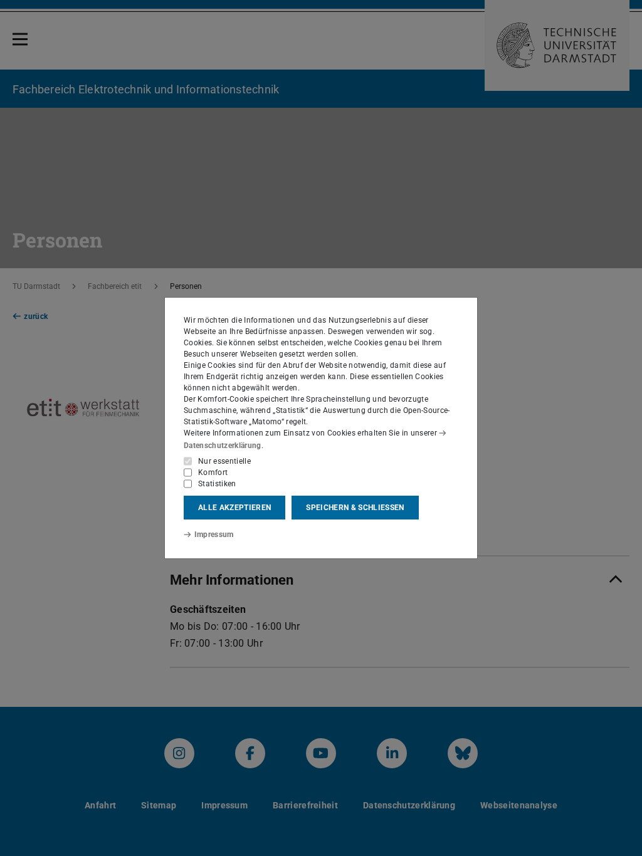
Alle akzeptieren (234, 507)
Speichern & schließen (355, 507)
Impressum (214, 534)
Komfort (213, 472)
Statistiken (217, 483)
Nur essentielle (224, 461)
